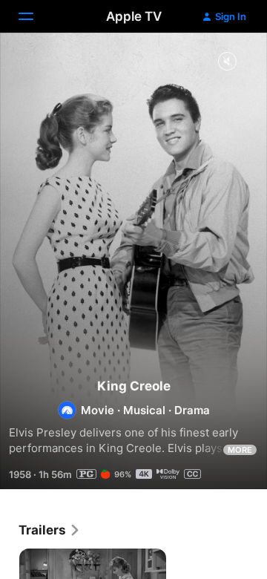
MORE (240, 450)
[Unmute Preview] (227, 61)
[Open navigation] (35, 16)
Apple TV (134, 16)
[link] (50, 530)
